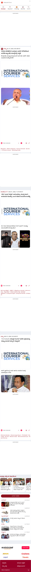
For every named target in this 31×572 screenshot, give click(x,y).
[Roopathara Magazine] (25, 553)
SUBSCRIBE (25, 548)
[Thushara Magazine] (6, 557)
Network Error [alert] (8, 2)
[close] (30, 1)
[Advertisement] (15, 30)
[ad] (16, 73)
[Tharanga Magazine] (6, 553)
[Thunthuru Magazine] (25, 557)
